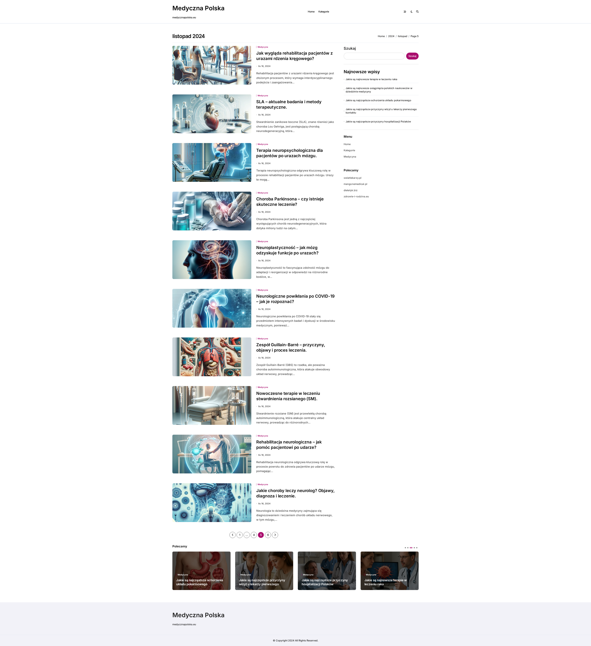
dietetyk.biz (351, 190)
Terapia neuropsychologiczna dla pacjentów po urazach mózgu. (289, 153)
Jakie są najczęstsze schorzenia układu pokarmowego (378, 100)
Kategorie (323, 11)
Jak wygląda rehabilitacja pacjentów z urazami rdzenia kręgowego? (294, 56)
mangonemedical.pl (355, 183)
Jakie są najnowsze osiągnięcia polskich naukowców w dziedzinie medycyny (379, 90)
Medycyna (263, 47)
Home (311, 11)
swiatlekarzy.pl (353, 177)
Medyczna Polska (198, 8)
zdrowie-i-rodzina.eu (356, 196)
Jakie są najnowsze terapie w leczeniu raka (371, 79)
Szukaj (350, 48)
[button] (414, 570)
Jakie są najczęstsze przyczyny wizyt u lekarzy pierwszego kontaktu (381, 111)
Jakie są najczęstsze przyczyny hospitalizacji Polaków (378, 121)
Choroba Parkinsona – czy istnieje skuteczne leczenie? (290, 201)
